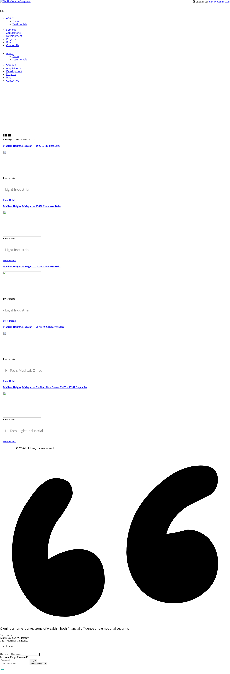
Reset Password (38, 663)
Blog (8, 42)
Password (5, 657)
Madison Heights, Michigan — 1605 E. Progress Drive (31, 145)
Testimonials (20, 24)
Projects (11, 39)
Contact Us (12, 45)
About (9, 18)
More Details (9, 200)
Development (14, 36)
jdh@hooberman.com (219, 1)
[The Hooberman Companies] (15, 1)
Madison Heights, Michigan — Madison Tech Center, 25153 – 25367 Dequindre (45, 387)
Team (16, 21)
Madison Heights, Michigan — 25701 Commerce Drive (32, 266)
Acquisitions (13, 33)
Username (5, 654)
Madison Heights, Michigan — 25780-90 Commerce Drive (33, 327)
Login (33, 660)
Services (11, 29)
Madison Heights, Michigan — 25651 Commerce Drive (32, 206)
